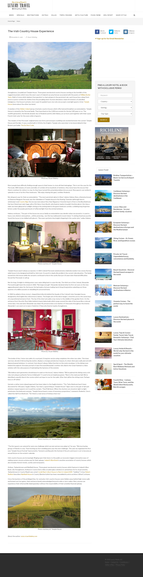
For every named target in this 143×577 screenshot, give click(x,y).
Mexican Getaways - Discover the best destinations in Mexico (121, 288)
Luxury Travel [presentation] (103, 170)
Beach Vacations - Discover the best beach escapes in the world (123, 272)
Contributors (124, 562)
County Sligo (23, 202)
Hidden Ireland (25, 109)
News (18, 21)
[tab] (103, 169)
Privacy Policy (120, 565)
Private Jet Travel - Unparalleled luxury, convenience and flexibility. (123, 256)
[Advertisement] (94, 6)
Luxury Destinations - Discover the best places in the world (123, 319)
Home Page (11, 21)
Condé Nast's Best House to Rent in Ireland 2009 (55, 472)
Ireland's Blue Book (51, 460)
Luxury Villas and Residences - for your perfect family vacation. (122, 209)
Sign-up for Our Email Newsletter (110, 39)
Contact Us (114, 562)
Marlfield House (26, 474)
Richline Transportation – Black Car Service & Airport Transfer (123, 178)
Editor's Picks (109, 565)
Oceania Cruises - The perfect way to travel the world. (123, 303)
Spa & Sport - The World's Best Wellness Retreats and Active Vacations (124, 366)
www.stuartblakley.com (29, 536)
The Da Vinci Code (27, 125)
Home (107, 562)
